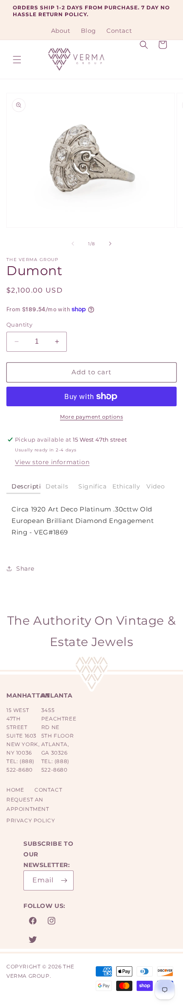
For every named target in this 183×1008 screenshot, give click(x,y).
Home (15, 790)
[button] (17, 59)
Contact (48, 790)
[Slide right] (110, 243)
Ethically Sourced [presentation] (126, 486)
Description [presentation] (25, 486)
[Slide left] (72, 243)
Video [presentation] (155, 486)
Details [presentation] (57, 486)
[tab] (23, 487)
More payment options (91, 417)
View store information (52, 462)
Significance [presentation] (92, 486)
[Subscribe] (63, 880)
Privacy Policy (30, 820)
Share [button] (25, 568)
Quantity (19, 324)
